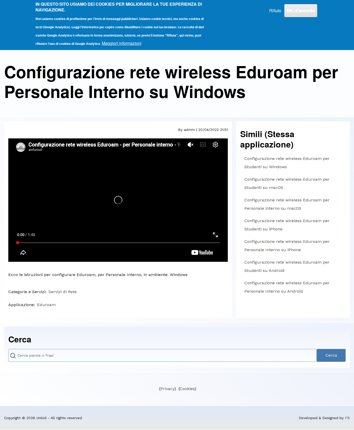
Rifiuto (275, 10)
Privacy (167, 388)
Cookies (187, 388)
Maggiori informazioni (121, 43)
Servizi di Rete (62, 291)
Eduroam (46, 304)
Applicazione (21, 304)
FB (347, 418)
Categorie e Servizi (26, 291)
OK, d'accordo (301, 10)
